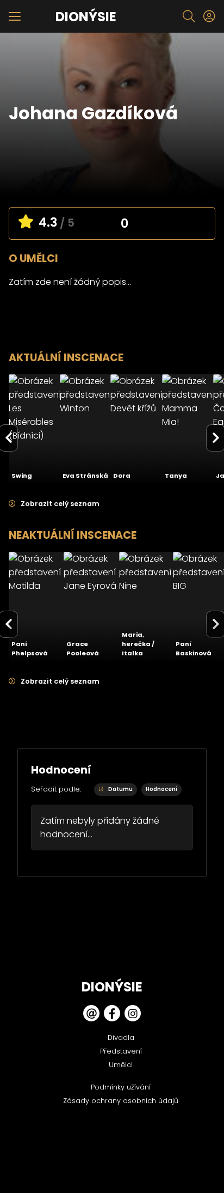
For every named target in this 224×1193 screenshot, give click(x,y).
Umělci (121, 1064)
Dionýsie (85, 17)
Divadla (121, 1037)
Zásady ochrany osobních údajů (120, 1100)
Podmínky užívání (121, 1087)
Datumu (120, 789)
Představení (121, 1051)
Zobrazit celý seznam (59, 503)
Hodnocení (161, 789)
